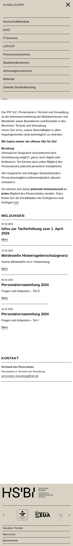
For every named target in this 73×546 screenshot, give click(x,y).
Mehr (4, 239)
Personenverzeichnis (16, 54)
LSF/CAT (9, 46)
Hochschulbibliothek (16, 21)
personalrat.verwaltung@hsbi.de (19, 375)
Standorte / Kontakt (13, 528)
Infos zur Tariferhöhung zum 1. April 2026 (32, 231)
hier (16, 202)
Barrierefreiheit (10, 540)
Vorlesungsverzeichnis (17, 70)
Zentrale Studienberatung (19, 87)
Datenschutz (9, 534)
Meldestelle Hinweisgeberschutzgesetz (34, 255)
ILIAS (6, 29)
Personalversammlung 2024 (25, 285)
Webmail (8, 79)
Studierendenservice (16, 62)
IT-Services (10, 38)
